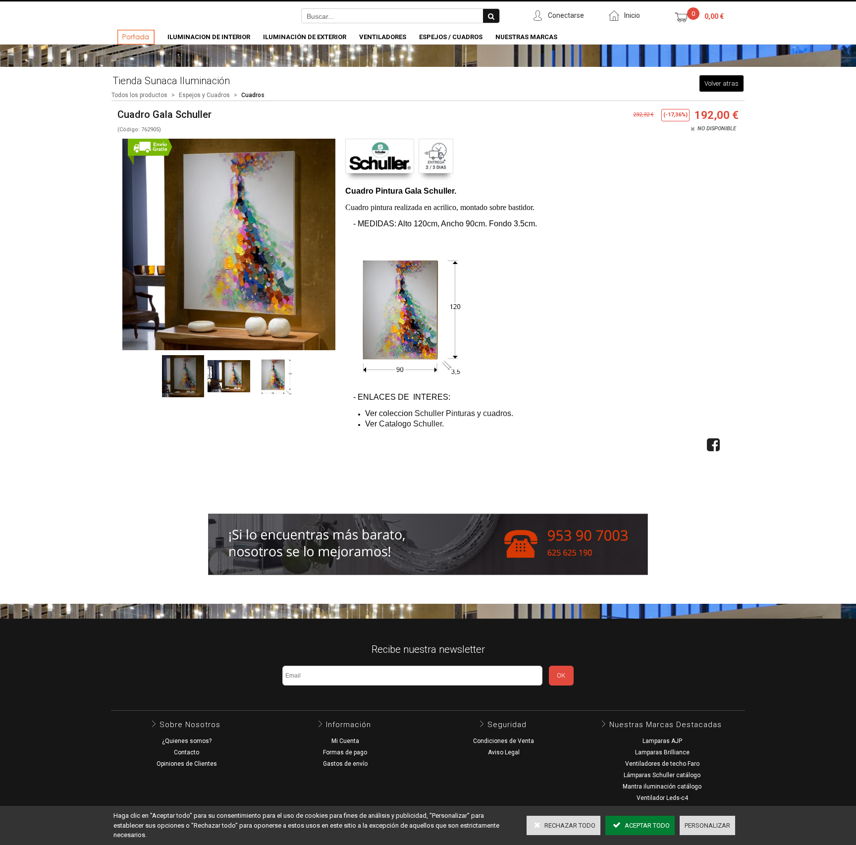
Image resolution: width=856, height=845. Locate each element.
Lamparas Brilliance (662, 752)
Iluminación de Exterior (304, 37)
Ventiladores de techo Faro (662, 763)
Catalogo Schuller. (411, 424)
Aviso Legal (504, 752)
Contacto (186, 752)
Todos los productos (139, 95)
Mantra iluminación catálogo (662, 786)
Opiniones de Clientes (187, 763)
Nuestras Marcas (526, 37)
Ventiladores (382, 37)
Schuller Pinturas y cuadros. (464, 413)
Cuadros (253, 95)
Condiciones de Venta (503, 741)
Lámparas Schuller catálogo (662, 775)
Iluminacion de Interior (208, 37)
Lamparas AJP (662, 741)
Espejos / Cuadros (450, 37)
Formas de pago (345, 752)
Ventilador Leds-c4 (662, 797)
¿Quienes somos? (187, 741)
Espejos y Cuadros (204, 95)
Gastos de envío (345, 763)
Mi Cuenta (345, 741)
